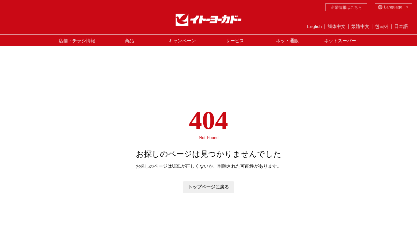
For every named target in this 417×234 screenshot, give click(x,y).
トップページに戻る (208, 187)
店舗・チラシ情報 (77, 40)
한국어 (382, 26)
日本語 (401, 26)
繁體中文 (360, 26)
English (314, 26)
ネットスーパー (340, 40)
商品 (129, 40)
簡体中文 (336, 26)
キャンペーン (182, 40)
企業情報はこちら (346, 7)
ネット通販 (287, 40)
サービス (235, 40)
